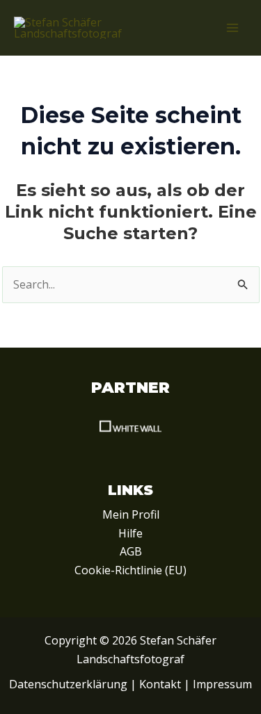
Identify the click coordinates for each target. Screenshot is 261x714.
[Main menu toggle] (232, 27)
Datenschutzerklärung (68, 684)
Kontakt (160, 684)
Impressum (222, 684)
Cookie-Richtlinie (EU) (130, 570)
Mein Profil (130, 514)
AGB (131, 551)
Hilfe (130, 533)
